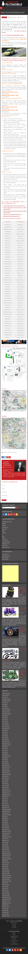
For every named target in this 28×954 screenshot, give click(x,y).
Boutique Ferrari (5, 559)
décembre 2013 (5, 875)
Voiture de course (14, 940)
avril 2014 (4, 868)
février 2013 (4, 893)
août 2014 (4, 860)
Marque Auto (14, 937)
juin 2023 (4, 717)
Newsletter (14, 925)
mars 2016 (4, 825)
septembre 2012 (5, 903)
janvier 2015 (5, 851)
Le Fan (14, 939)
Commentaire (4, 495)
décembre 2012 (5, 897)
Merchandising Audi (6, 555)
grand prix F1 (5, 527)
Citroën (3, 525)
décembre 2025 (5, 693)
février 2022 (4, 739)
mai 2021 (4, 750)
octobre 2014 (5, 857)
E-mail (3, 488)
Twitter (6, 514)
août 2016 (4, 816)
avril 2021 (4, 752)
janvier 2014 (5, 873)
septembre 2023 (5, 713)
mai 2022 (4, 734)
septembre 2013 (5, 881)
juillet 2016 (4, 818)
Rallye (15, 452)
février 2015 (4, 849)
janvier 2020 (5, 765)
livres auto (4, 529)
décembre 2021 (5, 743)
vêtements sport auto (7, 521)
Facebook (3, 514)
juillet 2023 (4, 715)
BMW (3, 530)
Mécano (14, 942)
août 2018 (4, 776)
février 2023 (4, 724)
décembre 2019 (5, 767)
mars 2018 (4, 785)
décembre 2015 (5, 831)
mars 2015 (4, 848)
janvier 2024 (5, 708)
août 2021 (4, 746)
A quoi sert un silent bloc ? (22, 609)
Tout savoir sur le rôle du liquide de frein (22, 629)
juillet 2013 (4, 884)
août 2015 (4, 838)
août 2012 (4, 904)
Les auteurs (14, 927)
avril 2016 (4, 824)
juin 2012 (4, 908)
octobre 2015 (5, 835)
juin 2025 (4, 697)
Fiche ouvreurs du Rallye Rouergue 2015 (12, 214)
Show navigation (1, 8)
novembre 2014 (5, 855)
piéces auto (4, 545)
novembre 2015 (5, 833)
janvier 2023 (5, 726)
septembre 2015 (5, 836)
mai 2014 (4, 866)
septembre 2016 (5, 814)
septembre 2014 (5, 859)
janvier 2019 (5, 768)
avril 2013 (4, 890)
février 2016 (4, 827)
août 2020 (4, 757)
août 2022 (4, 730)
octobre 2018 (5, 772)
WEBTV (14, 933)
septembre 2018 (5, 774)
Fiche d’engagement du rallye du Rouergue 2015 (14, 205)
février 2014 (4, 871)
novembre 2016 (5, 811)
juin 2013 (4, 886)
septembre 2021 (5, 745)
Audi (3, 536)
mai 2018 (4, 781)
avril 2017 (4, 802)
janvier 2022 (5, 741)
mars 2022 (4, 737)
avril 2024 (4, 706)
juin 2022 (4, 732)
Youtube (9, 514)
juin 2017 (4, 798)
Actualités (5, 452)
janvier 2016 (5, 829)
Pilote (14, 934)
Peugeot (4, 532)
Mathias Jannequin (13, 17)
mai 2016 (4, 822)
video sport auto (5, 547)
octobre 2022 (5, 728)
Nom (3, 485)
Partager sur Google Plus (7, 457)
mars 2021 (4, 754)
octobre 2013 (5, 879)
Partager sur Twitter (5, 457)
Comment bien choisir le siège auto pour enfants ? (22, 590)
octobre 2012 (5, 901)
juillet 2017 (4, 796)
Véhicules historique (14, 944)
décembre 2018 (5, 770)
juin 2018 (4, 780)
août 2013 (4, 882)
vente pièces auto (6, 542)
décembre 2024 (5, 699)
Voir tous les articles (8, 467)
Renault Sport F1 (5, 554)
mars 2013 (4, 892)
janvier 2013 (5, 895)
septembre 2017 (5, 794)
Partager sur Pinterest (10, 457)
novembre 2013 (5, 877)
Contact (14, 924)
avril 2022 (4, 735)
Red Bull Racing (5, 557)
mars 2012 (4, 914)
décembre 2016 (5, 809)
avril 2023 (4, 721)
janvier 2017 (5, 807)
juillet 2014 (4, 862)
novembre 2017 (5, 791)
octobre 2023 (5, 712)
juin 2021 (4, 748)
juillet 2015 (4, 840)
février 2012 (4, 916)
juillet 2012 (4, 906)
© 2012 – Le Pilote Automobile (14, 921)
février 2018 (4, 787)
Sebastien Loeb (5, 543)
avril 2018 (4, 783)
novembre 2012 (5, 899)
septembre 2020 (5, 756)
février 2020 (4, 763)
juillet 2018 (4, 778)
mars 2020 (4, 761)
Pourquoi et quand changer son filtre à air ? (22, 673)
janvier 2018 (5, 789)
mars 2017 (4, 803)
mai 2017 (4, 800)
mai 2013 (4, 888)
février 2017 (4, 805)
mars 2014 (4, 870)
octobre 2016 (5, 813)
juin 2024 (4, 702)
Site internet (4, 492)
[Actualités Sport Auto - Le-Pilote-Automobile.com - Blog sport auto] (11, 4)
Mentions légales (14, 922)
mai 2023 (4, 719)
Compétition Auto (10, 452)
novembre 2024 (5, 700)
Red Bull (4, 523)
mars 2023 (4, 723)
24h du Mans (5, 540)
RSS (17, 514)
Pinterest (14, 514)
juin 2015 (4, 842)
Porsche (4, 538)
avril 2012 (4, 912)
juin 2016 (4, 820)
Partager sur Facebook (3, 457)
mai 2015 (4, 844)
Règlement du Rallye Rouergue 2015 (11, 216)
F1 (2, 534)
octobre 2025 (5, 695)
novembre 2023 (5, 710)
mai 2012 (4, 910)
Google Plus (11, 514)
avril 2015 (4, 846)
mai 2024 (4, 704)
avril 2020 (4, 759)
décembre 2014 (5, 853)
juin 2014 (4, 864)
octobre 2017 (5, 792)
